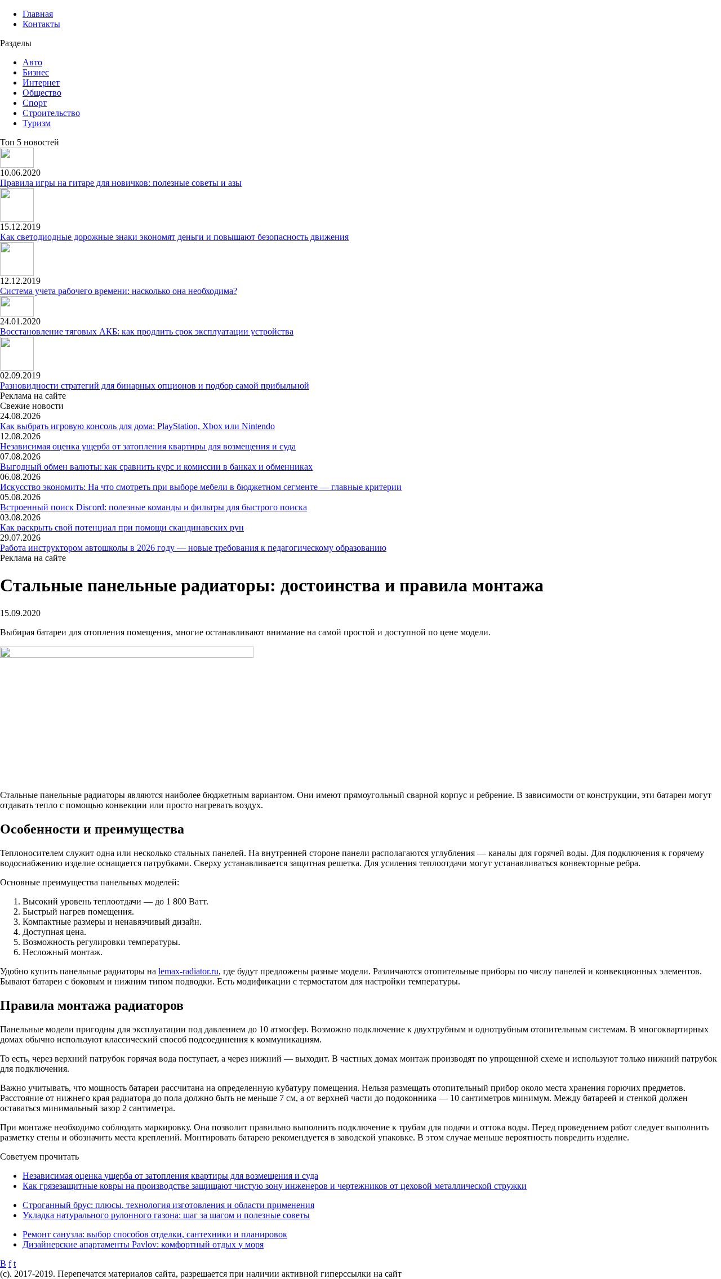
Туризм (37, 123)
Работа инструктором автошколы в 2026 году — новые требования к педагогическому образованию (193, 547)
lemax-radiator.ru (188, 971)
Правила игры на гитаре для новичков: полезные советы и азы (121, 183)
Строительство (51, 113)
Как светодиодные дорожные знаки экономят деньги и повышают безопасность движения (174, 237)
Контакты (41, 24)
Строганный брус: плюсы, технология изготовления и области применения (168, 1205)
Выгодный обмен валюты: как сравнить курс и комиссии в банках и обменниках (156, 466)
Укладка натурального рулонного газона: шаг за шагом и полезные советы (166, 1215)
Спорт (35, 103)
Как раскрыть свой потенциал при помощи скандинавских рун (122, 527)
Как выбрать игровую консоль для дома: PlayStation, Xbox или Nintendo (137, 426)
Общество (42, 92)
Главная (38, 14)
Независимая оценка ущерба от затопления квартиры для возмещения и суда (148, 446)
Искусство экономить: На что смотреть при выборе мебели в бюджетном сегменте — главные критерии (201, 487)
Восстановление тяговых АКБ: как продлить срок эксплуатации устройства (146, 331)
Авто (32, 62)
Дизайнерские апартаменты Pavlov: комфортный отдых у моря (143, 1244)
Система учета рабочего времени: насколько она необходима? (118, 291)
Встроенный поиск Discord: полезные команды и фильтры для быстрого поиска (153, 507)
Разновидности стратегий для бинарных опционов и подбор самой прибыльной (154, 385)
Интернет (41, 82)
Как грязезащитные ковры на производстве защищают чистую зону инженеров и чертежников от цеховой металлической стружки (275, 1186)
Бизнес (36, 72)
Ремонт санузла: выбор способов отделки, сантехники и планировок (155, 1234)
